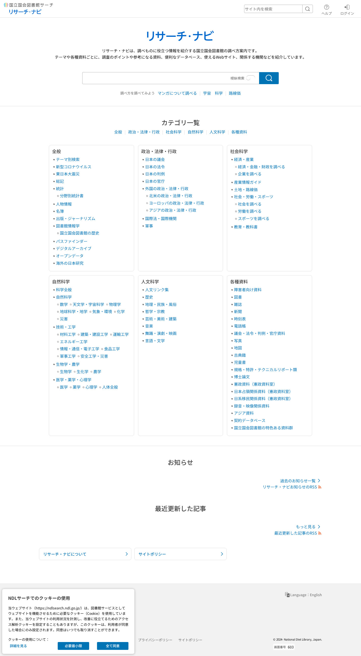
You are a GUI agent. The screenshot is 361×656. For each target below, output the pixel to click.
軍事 (149, 226)
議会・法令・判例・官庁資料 (259, 333)
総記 (60, 181)
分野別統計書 (71, 195)
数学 (64, 304)
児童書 (240, 362)
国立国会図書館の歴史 (79, 233)
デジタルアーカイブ (73, 248)
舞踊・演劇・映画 (161, 333)
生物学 (66, 371)
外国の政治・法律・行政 (166, 188)
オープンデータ (69, 256)
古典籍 (240, 355)
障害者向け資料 (248, 289)
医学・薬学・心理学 (73, 379)
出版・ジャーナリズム (75, 218)
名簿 (60, 211)
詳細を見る (18, 645)
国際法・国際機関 (161, 218)
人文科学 (217, 132)
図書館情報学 (68, 226)
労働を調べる (250, 211)
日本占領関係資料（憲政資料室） (263, 391)
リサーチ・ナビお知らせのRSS (290, 487)
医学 (64, 387)
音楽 (149, 326)
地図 (238, 348)
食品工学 (112, 349)
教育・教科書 (246, 227)
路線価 (235, 93)
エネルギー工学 (73, 341)
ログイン (347, 13)
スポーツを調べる (253, 218)
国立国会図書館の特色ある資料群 (263, 428)
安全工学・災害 (94, 356)
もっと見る (306, 526)
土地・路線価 (246, 189)
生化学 (82, 371)
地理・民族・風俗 (161, 304)
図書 (238, 297)
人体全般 (110, 387)
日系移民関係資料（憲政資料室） (263, 398)
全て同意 (113, 645)
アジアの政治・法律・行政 (172, 210)
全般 (118, 132)
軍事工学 (68, 356)
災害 (64, 319)
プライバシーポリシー (155, 639)
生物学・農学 (68, 364)
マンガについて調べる (178, 93)
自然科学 (196, 132)
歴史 (149, 297)
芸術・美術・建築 (161, 319)
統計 (60, 188)
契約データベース (249, 420)
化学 (121, 311)
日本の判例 (155, 174)
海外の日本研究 (69, 263)
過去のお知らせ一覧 (298, 481)
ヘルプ (326, 13)
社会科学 (174, 132)
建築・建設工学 (94, 334)
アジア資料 (244, 413)
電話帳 (240, 326)
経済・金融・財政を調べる (261, 167)
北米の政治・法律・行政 (170, 195)
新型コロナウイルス (73, 167)
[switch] (250, 78)
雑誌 (238, 304)
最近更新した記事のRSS (295, 533)
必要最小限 (73, 645)
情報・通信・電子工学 (79, 349)
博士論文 (242, 377)
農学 (97, 371)
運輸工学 (121, 334)
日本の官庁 (155, 181)
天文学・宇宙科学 (88, 304)
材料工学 (68, 334)
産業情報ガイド (248, 182)
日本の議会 (155, 159)
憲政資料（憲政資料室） (255, 384)
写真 (238, 340)
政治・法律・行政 (144, 132)
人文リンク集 (157, 289)
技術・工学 (66, 327)
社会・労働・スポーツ (253, 196)
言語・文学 (155, 340)
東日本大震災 (68, 174)
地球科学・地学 (73, 311)
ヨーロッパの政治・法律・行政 (176, 203)
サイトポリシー (190, 639)
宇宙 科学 (213, 93)
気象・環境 (102, 311)
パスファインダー (71, 241)
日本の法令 (155, 167)
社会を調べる (250, 204)
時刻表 (240, 319)
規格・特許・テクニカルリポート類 (265, 369)
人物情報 (64, 204)
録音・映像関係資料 (251, 406)
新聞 (238, 311)
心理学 (91, 387)
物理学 (115, 304)
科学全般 (64, 289)
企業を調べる (250, 174)
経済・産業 (244, 159)
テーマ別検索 (68, 159)
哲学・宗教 (155, 311)
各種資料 (239, 132)
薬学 (77, 387)
